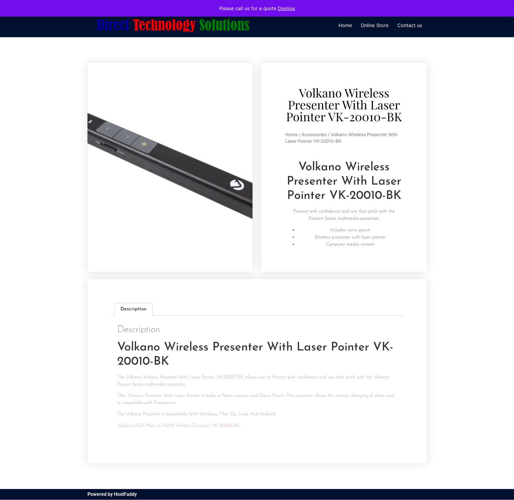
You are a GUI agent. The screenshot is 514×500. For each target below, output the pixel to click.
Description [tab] (133, 309)
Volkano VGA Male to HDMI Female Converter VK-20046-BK (178, 425)
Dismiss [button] (286, 8)
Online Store (374, 25)
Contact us (409, 25)
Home (345, 25)
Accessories (314, 134)
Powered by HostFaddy (112, 494)
